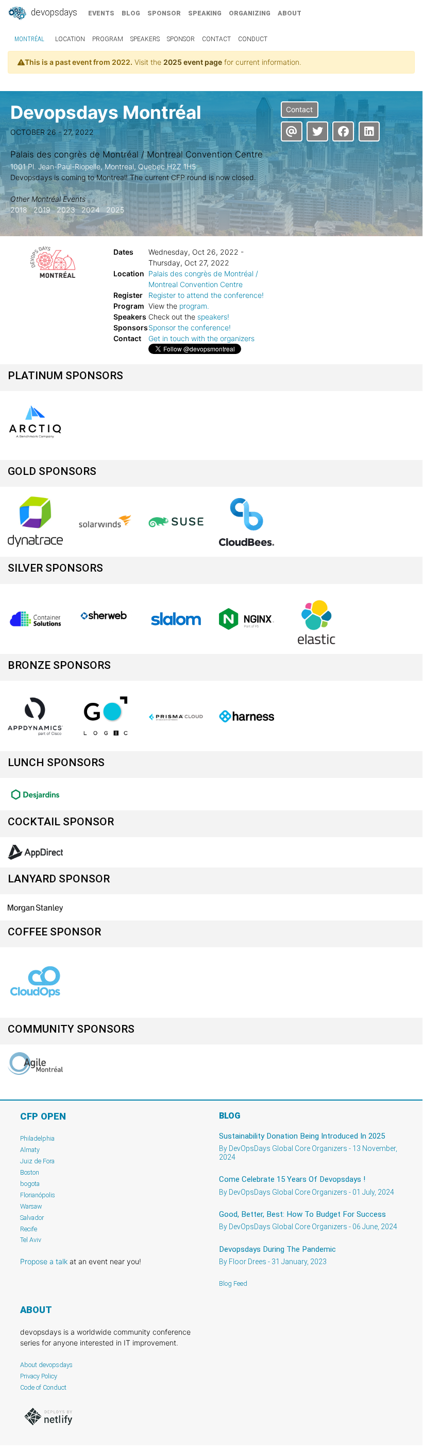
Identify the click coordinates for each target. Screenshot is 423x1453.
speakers (145, 39)
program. (194, 306)
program (107, 39)
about (289, 13)
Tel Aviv (30, 1240)
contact (216, 39)
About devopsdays (46, 1365)
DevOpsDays (53, 12)
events (101, 13)
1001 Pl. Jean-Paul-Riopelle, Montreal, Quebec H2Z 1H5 (103, 166)
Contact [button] (299, 109)
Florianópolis (37, 1195)
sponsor (164, 13)
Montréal (29, 39)
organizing (249, 13)
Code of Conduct (43, 1387)
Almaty (30, 1150)
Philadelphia (37, 1138)
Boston (29, 1172)
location (70, 39)
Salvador (32, 1217)
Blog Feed (233, 1283)
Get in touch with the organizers (201, 338)
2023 (66, 209)
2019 (41, 209)
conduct (252, 39)
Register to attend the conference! (206, 295)
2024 (90, 209)
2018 (18, 209)
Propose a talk (43, 1261)
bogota (30, 1184)
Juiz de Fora (37, 1161)
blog (131, 13)
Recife (28, 1229)
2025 (115, 209)
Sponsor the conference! (189, 327)
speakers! (213, 316)
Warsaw (31, 1206)
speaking (205, 13)
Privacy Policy (38, 1376)
